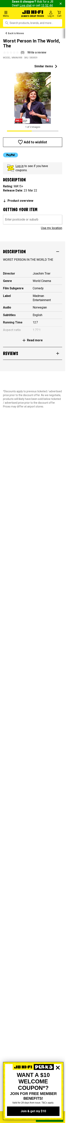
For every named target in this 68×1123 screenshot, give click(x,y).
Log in (19, 166)
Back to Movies (16, 33)
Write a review (36, 52)
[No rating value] (12, 52)
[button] (11, 14)
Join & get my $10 (33, 1111)
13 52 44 (47, 5)
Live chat (26, 5)
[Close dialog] (58, 1081)
